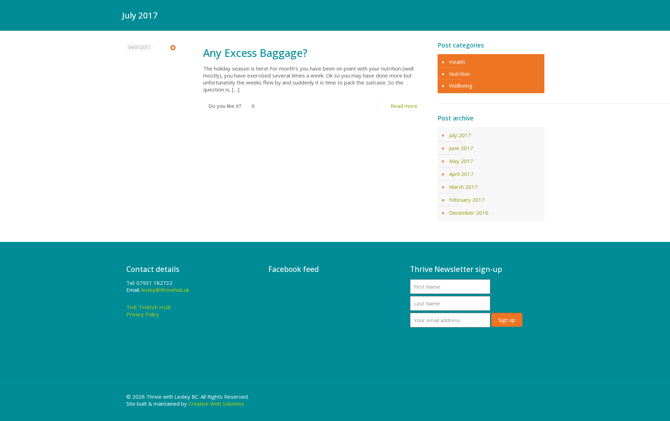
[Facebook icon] (523, 396)
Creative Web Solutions (216, 403)
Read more (403, 105)
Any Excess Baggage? (255, 53)
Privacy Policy (142, 314)
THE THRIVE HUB (148, 307)
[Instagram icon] (533, 396)
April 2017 (461, 173)
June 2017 (461, 148)
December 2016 (469, 212)
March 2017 (463, 186)
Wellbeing (460, 85)
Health (457, 61)
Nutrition (459, 73)
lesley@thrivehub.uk (165, 289)
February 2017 (467, 199)
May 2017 (461, 160)
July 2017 (460, 135)
